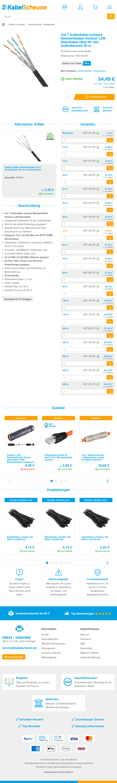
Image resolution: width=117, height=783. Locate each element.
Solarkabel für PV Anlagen (17, 299)
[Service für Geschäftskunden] (64, 7)
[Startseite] (3, 24)
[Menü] (109, 7)
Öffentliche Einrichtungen (53, 643)
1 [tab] (52, 481)
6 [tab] (70, 563)
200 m (65, 328)
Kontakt (45, 634)
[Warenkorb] (94, 7)
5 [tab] (65, 563)
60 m (64, 244)
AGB (82, 643)
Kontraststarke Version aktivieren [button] (58, 772)
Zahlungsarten (48, 648)
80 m (64, 272)
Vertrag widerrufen (13, 656)
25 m (64, 188)
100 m (65, 300)
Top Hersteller (30, 726)
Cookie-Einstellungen (90, 657)
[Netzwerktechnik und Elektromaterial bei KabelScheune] (24, 6)
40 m (64, 216)
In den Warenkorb (98, 96)
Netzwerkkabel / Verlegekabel (91, 70)
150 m (65, 314)
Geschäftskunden (49, 638)
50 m (64, 230)
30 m (64, 202)
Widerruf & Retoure (89, 652)
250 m (65, 342)
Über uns (84, 634)
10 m (64, 146)
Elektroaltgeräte (49, 657)
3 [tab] (61, 481)
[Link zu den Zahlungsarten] (58, 745)
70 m (64, 258)
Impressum (85, 638)
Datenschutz (86, 648)
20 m (64, 174)
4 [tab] (65, 481)
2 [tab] (56, 481)
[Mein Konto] (80, 7)
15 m (64, 160)
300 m (65, 356)
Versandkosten (71, 759)
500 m (65, 384)
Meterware (67, 132)
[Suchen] (111, 16)
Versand (111, 83)
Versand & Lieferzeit (51, 652)
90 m (64, 286)
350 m (65, 370)
